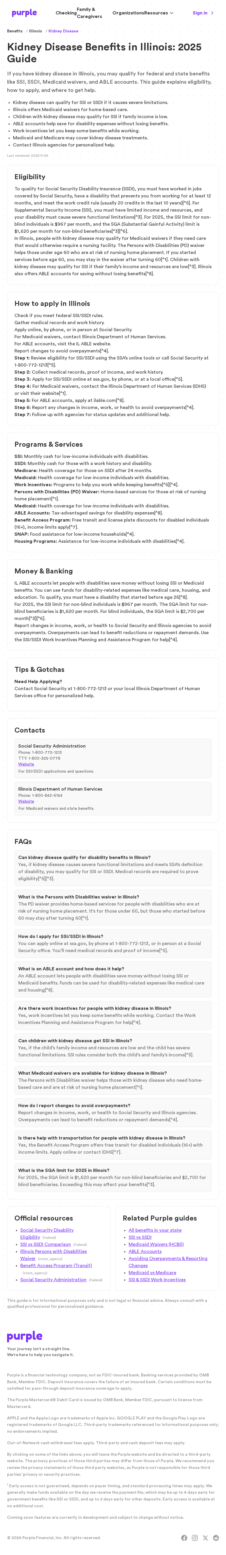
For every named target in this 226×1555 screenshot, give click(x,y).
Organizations (128, 13)
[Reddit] (216, 1538)
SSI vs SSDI (140, 1237)
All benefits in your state (155, 1230)
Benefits (15, 31)
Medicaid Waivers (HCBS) (156, 1244)
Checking (66, 13)
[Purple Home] (24, 13)
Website (26, 764)
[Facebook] (184, 1538)
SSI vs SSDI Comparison (45, 1244)
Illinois (35, 31)
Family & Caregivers (89, 13)
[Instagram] (195, 1538)
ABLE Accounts (145, 1251)
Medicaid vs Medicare (152, 1272)
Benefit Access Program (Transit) (56, 1265)
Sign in (200, 13)
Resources (156, 13)
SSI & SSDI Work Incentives (157, 1279)
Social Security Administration (53, 1279)
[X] (205, 1538)
